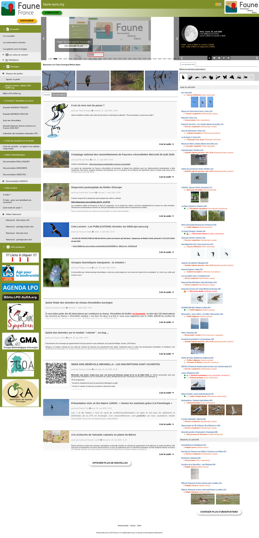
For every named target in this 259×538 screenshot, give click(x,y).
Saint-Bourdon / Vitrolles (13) (192, 150)
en (219, 4)
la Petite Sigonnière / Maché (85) (193, 419)
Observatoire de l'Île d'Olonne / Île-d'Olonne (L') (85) (200, 425)
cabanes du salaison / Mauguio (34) (194, 263)
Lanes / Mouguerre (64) (190, 373)
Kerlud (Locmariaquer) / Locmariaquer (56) (197, 339)
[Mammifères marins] (197, 77)
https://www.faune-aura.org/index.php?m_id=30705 (90, 202)
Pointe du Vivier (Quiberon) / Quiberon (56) (197, 358)
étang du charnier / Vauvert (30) (193, 238)
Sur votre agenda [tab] (59, 95)
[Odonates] (217, 77)
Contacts (132, 525)
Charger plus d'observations (219, 512)
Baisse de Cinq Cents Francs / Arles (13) (196, 111)
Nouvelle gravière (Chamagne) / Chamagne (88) (199, 432)
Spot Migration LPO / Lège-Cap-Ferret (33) (197, 244)
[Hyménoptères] (245, 77)
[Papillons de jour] (224, 77)
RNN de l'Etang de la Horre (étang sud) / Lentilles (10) (201, 483)
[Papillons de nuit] (231, 77)
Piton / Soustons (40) (189, 333)
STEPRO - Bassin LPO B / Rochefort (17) (196, 187)
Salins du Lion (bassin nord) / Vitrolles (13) (197, 169)
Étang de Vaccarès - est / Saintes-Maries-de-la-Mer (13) (202, 124)
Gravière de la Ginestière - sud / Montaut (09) (198, 464)
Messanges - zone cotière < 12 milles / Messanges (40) (202, 314)
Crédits (139, 525)
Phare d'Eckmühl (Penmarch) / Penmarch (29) (198, 225)
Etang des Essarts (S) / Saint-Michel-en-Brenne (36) (201, 289)
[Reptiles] (204, 77)
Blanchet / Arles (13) (189, 118)
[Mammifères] (190, 77)
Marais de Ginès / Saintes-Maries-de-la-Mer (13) (199, 144)
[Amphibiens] (211, 77)
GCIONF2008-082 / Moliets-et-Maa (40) (196, 307)
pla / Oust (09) (186, 93)
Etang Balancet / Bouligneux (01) (193, 445)
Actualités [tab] (46, 95)
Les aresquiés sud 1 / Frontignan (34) (195, 276)
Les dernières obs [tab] (188, 64)
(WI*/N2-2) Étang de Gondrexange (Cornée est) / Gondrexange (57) (206, 366)
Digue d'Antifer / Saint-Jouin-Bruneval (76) (197, 394)
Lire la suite (165, 144)
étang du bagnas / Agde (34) (192, 269)
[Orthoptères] (238, 77)
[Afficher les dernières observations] (192, 69)
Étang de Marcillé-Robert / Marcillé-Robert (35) (199, 282)
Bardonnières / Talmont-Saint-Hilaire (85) (196, 400)
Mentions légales (123, 525)
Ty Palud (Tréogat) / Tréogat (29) (193, 231)
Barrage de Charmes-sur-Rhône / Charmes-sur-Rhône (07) (203, 451)
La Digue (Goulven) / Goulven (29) (194, 206)
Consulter (52, 12)
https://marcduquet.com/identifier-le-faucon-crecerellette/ (109, 164)
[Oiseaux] (183, 77)
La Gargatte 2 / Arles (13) (190, 137)
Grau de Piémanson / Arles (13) (193, 131)
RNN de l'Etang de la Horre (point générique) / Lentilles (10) (203, 490)
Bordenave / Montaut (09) (191, 458)
